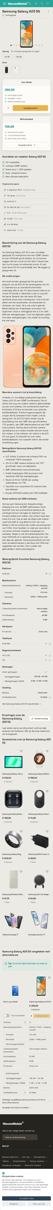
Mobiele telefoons (10, 1157)
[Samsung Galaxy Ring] (13, 839)
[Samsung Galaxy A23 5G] (41, 986)
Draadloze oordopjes (11, 1165)
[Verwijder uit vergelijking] (31, 1016)
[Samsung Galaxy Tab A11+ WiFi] (13, 758)
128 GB (19, 57)
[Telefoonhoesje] (13, 919)
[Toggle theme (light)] (36, 4)
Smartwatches (19, 1161)
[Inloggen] (30, 4)
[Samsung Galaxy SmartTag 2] (39, 799)
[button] (11, 45)
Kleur (5, 62)
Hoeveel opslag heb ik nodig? (26, 51)
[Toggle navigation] (4, 3)
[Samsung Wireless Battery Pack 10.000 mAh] (13, 879)
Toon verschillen (18, 1016)
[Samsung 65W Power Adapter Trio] (39, 839)
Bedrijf (5, 1146)
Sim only (26, 1157)
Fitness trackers (37, 1161)
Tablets (5, 1161)
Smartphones (40, 1157)
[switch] (6, 1015)
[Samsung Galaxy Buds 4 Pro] (13, 799)
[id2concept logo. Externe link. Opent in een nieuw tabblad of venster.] (3, 1173)
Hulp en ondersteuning (15, 1137)
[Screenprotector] (39, 919)
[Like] (21, 751)
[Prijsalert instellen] (8, 108)
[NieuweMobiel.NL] (16, 3)
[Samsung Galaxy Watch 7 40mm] (39, 758)
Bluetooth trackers (33, 1165)
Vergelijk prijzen (30, 108)
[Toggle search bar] (42, 4)
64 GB (7, 57)
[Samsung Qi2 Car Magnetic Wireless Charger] (39, 879)
